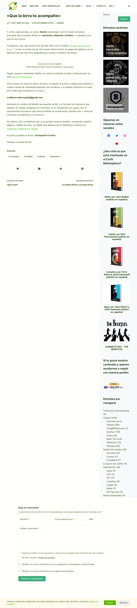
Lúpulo (110, 485)
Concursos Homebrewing (116, 410)
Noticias (111, 446)
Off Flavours (113, 492)
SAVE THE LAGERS (73, 6)
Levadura (111, 481)
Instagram (23, 128)
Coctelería (112, 460)
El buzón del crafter (113, 463)
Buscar (106, 14)
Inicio (24, 6)
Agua (109, 470)
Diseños (60, 23)
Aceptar (110, 603)
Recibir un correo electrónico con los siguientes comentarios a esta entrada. (58, 564)
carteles (28, 156)
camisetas (13, 156)
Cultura (107, 417)
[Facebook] (17, 168)
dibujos (41, 156)
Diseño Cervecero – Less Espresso (116, 77)
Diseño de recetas (112, 449)
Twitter (34, 128)
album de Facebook (22, 76)
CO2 (109, 474)
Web (91, 519)
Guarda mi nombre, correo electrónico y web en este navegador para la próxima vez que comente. (63, 553)
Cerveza (111, 453)
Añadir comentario (29, 528)
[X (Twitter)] (39, 168)
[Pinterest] (61, 168)
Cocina (110, 456)
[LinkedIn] (82, 168)
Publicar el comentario (32, 578)
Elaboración (109, 467)
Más (111, 6)
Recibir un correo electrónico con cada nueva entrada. (48, 571)
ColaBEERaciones (115, 428)
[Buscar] (129, 6)
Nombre (24, 519)
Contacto (101, 6)
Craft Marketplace (51, 6)
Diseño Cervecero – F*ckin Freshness (116, 49)
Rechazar (124, 603)
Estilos (110, 435)
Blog (88, 6)
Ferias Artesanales (112, 495)
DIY (108, 477)
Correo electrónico (64, 519)
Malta (109, 488)
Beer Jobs (34, 6)
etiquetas (55, 156)
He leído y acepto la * (39, 557)
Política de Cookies (47, 557)
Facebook (12, 128)
